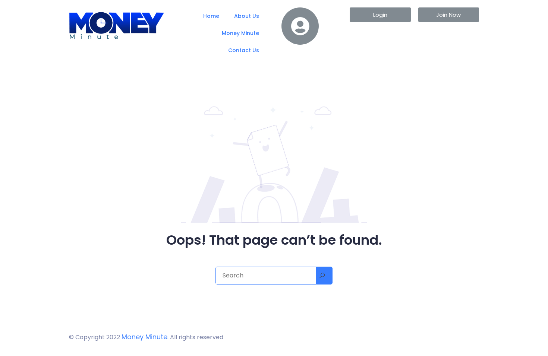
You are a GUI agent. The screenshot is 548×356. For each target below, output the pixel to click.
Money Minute (240, 33)
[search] (324, 276)
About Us (246, 16)
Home (211, 16)
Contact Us (243, 50)
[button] (380, 14)
